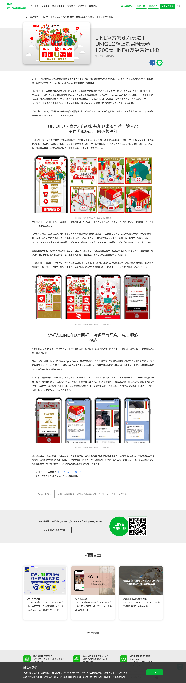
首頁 (25, 17)
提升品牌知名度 (67, 494)
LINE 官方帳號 (120, 494)
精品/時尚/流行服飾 (87, 494)
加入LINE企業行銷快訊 (54, 529)
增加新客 (104, 494)
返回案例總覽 (93, 633)
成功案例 (34, 17)
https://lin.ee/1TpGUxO (69, 472)
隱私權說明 (120, 677)
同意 (155, 672)
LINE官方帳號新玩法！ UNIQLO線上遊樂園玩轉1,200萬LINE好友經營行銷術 (77, 17)
